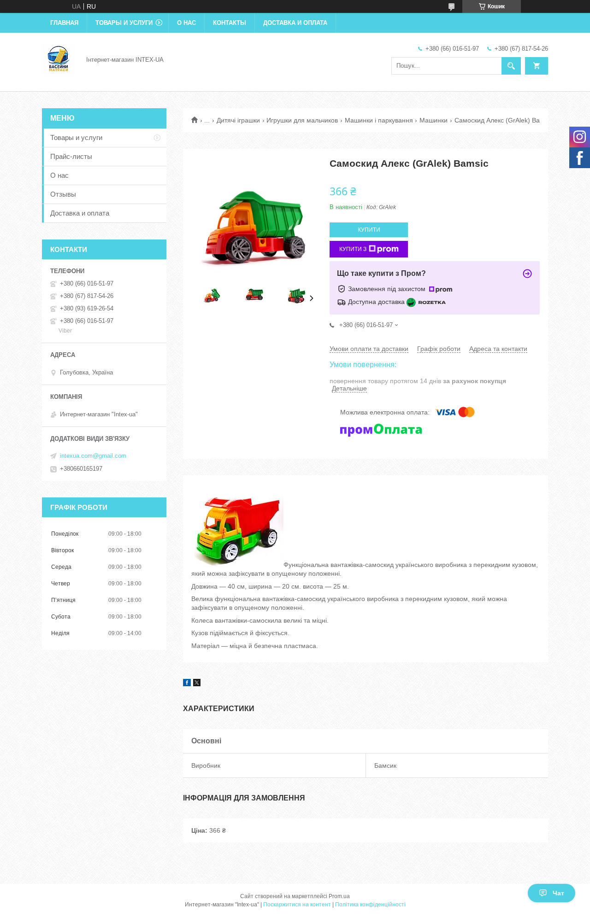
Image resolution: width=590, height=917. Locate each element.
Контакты (229, 22)
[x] (197, 684)
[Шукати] (511, 66)
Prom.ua (339, 896)
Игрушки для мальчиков (302, 120)
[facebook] (187, 684)
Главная (64, 22)
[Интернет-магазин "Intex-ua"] (58, 59)
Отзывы (63, 194)
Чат (558, 893)
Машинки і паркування (379, 120)
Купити (369, 230)
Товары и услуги (124, 22)
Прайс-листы (71, 156)
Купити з (352, 249)
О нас (186, 22)
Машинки (433, 120)
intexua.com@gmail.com (93, 455)
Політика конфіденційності (370, 904)
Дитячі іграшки (238, 120)
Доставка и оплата (295, 22)
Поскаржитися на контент (297, 904)
